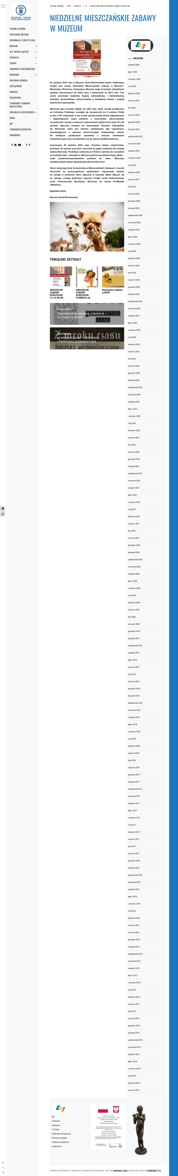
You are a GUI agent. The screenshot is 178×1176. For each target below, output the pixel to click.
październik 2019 (135, 645)
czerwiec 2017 (134, 818)
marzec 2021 (133, 524)
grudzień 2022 (134, 373)
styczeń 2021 (134, 538)
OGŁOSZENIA (15, 97)
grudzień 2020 (134, 545)
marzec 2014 (133, 1090)
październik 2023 (135, 301)
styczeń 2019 (134, 681)
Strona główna (17, 28)
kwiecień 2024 (134, 258)
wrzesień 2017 (134, 796)
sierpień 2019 (133, 653)
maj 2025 (132, 165)
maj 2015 (132, 990)
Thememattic (153, 1171)
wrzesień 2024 (134, 222)
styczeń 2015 (134, 1018)
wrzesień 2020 (134, 567)
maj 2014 (132, 1076)
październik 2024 (135, 215)
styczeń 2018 (134, 767)
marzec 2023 (133, 351)
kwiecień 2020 (134, 602)
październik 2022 (135, 387)
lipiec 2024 (132, 237)
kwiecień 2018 (134, 746)
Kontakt (14, 91)
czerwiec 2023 (134, 330)
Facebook (56, 1121)
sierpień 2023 (133, 316)
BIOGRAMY (14, 74)
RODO (12, 118)
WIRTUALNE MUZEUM (19, 34)
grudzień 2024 (134, 201)
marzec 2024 (133, 265)
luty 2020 (132, 617)
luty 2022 (132, 445)
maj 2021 (132, 509)
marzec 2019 (133, 667)
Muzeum (14, 46)
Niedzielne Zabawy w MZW (112, 291)
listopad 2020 (134, 552)
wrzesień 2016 (134, 882)
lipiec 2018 (132, 724)
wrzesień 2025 (134, 144)
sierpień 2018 (133, 717)
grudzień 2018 (134, 688)
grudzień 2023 (134, 287)
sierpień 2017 (133, 803)
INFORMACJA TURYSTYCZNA (22, 40)
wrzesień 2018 (134, 710)
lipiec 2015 (132, 975)
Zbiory (13, 63)
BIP (11, 123)
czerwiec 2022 (134, 416)
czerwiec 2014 (134, 1069)
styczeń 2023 (134, 366)
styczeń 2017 (134, 853)
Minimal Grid (120, 1171)
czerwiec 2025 (134, 158)
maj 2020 (132, 595)
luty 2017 (132, 846)
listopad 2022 (134, 380)
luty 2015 (132, 1011)
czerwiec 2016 (134, 904)
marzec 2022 (133, 438)
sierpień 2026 (133, 65)
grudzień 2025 (134, 122)
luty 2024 (132, 273)
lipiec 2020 (132, 581)
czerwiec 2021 (134, 502)
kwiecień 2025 (134, 172)
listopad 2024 (134, 208)
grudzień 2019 (134, 631)
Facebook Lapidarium (60, 1142)
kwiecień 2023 (134, 344)
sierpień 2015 (133, 968)
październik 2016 (135, 875)
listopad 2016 (134, 868)
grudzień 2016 (134, 861)
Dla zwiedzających (19, 51)
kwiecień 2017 (134, 832)
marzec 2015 (133, 1004)
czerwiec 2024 (134, 244)
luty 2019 (132, 674)
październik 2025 (135, 136)
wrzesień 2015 (134, 961)
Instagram (56, 1125)
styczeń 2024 (134, 280)
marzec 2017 (133, 839)
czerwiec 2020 (134, 588)
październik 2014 (135, 1040)
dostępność (16, 86)
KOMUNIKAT (15, 135)
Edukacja (14, 57)
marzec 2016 (133, 925)
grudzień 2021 (134, 459)
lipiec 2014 (132, 1061)
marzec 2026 (133, 100)
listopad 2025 (134, 129)
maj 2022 (132, 423)
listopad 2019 (134, 638)
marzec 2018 (133, 753)
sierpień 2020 (133, 574)
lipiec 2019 (132, 660)
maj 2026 (132, 86)
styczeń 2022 (134, 452)
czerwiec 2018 (134, 732)
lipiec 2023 (132, 323)
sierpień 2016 (133, 889)
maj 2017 (132, 825)
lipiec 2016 (132, 896)
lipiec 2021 (132, 495)
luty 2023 (132, 359)
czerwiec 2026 (134, 79)
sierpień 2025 (133, 151)
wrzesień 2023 (134, 308)
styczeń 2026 (134, 115)
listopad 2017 (134, 782)
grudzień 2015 (134, 939)
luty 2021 (132, 531)
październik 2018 (135, 703)
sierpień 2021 (133, 488)
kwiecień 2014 (134, 1083)
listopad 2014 (134, 1033)
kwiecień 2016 (134, 918)
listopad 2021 (134, 466)
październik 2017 (135, 789)
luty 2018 (132, 760)
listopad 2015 (134, 947)
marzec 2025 (133, 179)
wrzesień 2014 (134, 1047)
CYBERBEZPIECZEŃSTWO (20, 129)
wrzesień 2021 (134, 481)
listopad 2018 (134, 696)
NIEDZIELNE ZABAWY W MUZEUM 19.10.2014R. (57, 294)
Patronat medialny (59, 1138)
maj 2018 (132, 739)
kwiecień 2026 (134, 93)
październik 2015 (135, 954)
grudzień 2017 (134, 775)
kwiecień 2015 (134, 997)
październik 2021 (135, 473)
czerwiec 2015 (134, 982)
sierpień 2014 (133, 1054)
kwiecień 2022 (134, 430)
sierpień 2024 (133, 230)
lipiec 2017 (132, 810)
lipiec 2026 (132, 72)
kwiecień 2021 (134, 516)
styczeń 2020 (134, 624)
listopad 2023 (134, 294)
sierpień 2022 (133, 402)
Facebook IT (57, 1146)
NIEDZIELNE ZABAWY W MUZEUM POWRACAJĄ (83, 294)
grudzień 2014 (134, 1026)
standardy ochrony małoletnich (20, 105)
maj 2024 (132, 251)
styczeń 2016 (134, 932)
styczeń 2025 (134, 194)
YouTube (55, 1129)
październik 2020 (135, 559)
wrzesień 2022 (134, 394)
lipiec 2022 (132, 409)
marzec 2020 (133, 610)
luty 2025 (132, 187)
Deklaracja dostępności (22, 112)
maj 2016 (132, 911)
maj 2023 (132, 337)
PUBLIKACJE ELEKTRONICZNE (22, 69)
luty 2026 (132, 108)
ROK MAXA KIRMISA (18, 80)
